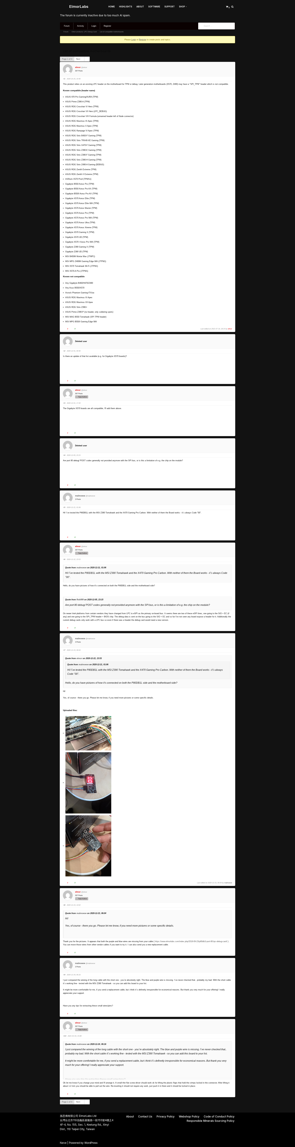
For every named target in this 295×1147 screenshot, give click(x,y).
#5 (64, 507)
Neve (63, 1142)
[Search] (232, 7)
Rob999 (80, 599)
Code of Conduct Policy (219, 1116)
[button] (186, 6)
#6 (64, 559)
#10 (64, 1036)
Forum (67, 26)
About (140, 6)
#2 (64, 351)
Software (154, 6)
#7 (64, 650)
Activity (80, 26)
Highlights (125, 6)
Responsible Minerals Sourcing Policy (210, 1120)
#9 (64, 975)
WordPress (91, 1142)
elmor (78, 67)
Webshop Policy (189, 1116)
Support (169, 6)
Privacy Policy (166, 1116)
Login (93, 26)
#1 (64, 79)
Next (78, 59)
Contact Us (145, 1116)
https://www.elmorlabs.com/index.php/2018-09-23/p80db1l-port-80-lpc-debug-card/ (191, 941)
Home (111, 6)
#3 (64, 403)
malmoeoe (80, 496)
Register (107, 26)
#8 (64, 905)
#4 (64, 455)
